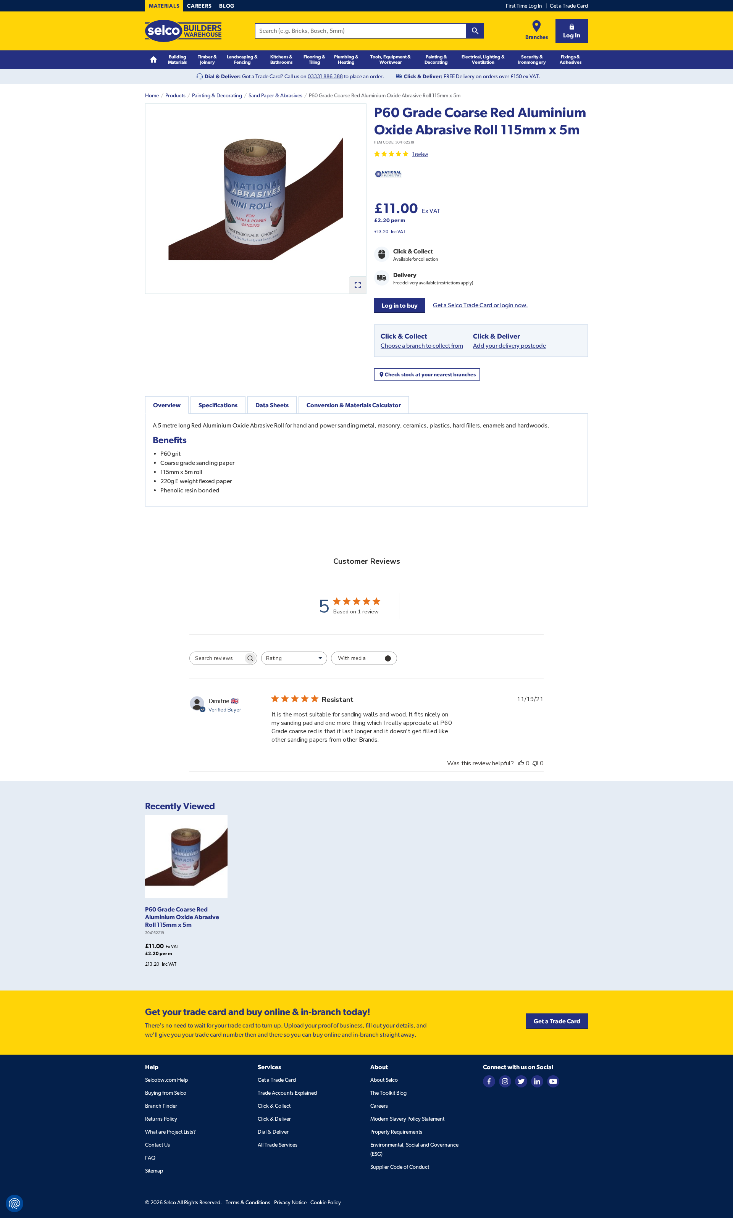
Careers (199, 6)
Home (152, 95)
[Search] (475, 31)
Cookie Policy (325, 1202)
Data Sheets (272, 405)
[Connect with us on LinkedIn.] (537, 1081)
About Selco (384, 1080)
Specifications (218, 405)
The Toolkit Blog (388, 1093)
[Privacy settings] (14, 1203)
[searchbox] (216, 658)
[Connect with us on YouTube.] (553, 1081)
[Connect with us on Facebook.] (489, 1081)
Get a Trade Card (569, 6)
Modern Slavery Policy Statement (407, 1119)
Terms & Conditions (248, 1202)
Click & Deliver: (423, 76)
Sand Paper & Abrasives (275, 95)
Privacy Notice (290, 1202)
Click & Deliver (274, 1119)
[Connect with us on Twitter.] (521, 1081)
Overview (167, 405)
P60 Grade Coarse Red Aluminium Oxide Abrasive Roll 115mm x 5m (182, 917)
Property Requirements (396, 1132)
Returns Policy (161, 1119)
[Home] (153, 59)
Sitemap (154, 1171)
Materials (164, 6)
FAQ (150, 1158)
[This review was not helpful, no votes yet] (535, 763)
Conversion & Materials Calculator (354, 405)
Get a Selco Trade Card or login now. (480, 305)
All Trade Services (277, 1145)
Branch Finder (161, 1106)
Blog (226, 6)
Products (175, 95)
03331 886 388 (325, 76)
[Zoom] (357, 285)
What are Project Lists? (170, 1132)
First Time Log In (524, 6)
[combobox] (294, 658)
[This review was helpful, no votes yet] (521, 763)
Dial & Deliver (273, 1132)
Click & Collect (274, 1106)
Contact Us (157, 1145)
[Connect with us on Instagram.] (505, 1081)
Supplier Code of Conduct (399, 1167)
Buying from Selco (165, 1093)
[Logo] (183, 31)
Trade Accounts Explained (287, 1093)
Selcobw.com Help (166, 1080)
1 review (420, 154)
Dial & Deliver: (223, 76)
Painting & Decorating (217, 95)
